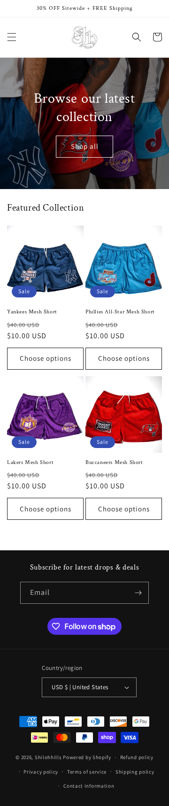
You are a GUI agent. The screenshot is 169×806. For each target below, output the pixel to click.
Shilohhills (48, 757)
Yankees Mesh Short (32, 311)
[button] (11, 37)
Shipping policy (134, 771)
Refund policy (137, 757)
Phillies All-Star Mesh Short (120, 311)
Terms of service (87, 771)
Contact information (88, 786)
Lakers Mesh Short (30, 462)
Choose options (45, 358)
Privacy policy (40, 771)
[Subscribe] (138, 593)
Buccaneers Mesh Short (114, 462)
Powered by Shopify (87, 757)
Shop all (85, 146)
